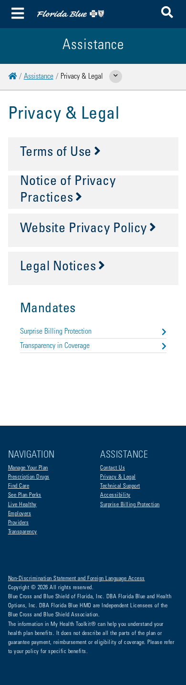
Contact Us (112, 468)
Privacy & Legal (118, 477)
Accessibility (115, 495)
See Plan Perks (24, 495)
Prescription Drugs (29, 477)
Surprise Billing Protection (56, 332)
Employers (19, 514)
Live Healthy (22, 505)
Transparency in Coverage (55, 346)
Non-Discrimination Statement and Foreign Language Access (76, 579)
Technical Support (120, 486)
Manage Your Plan (28, 468)
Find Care (19, 486)
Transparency (22, 532)
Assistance (38, 77)
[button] (167, 14)
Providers (18, 523)
